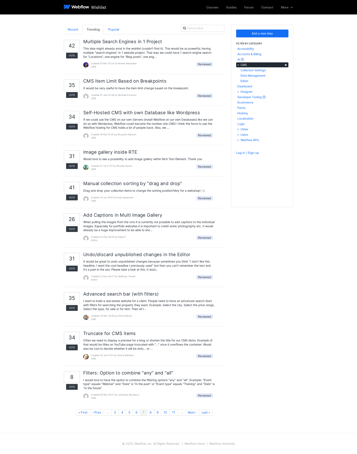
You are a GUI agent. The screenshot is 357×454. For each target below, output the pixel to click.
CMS (263, 64)
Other (244, 129)
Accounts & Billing (249, 54)
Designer (246, 91)
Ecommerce (245, 102)
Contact (267, 7)
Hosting (242, 113)
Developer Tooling (250, 97)
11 (173, 412)
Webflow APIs (249, 140)
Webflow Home (194, 443)
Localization (245, 118)
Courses (212, 7)
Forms (241, 107)
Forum (249, 7)
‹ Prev (97, 412)
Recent (73, 29)
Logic (241, 124)
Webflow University (222, 443)
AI (239, 59)
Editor (244, 81)
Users (244, 134)
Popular (114, 29)
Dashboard (244, 86)
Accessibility (245, 48)
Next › (192, 412)
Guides (231, 7)
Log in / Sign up (247, 153)
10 (165, 412)
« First (82, 412)
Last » (206, 412)
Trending (93, 29)
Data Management (252, 75)
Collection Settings (253, 70)
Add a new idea (262, 33)
